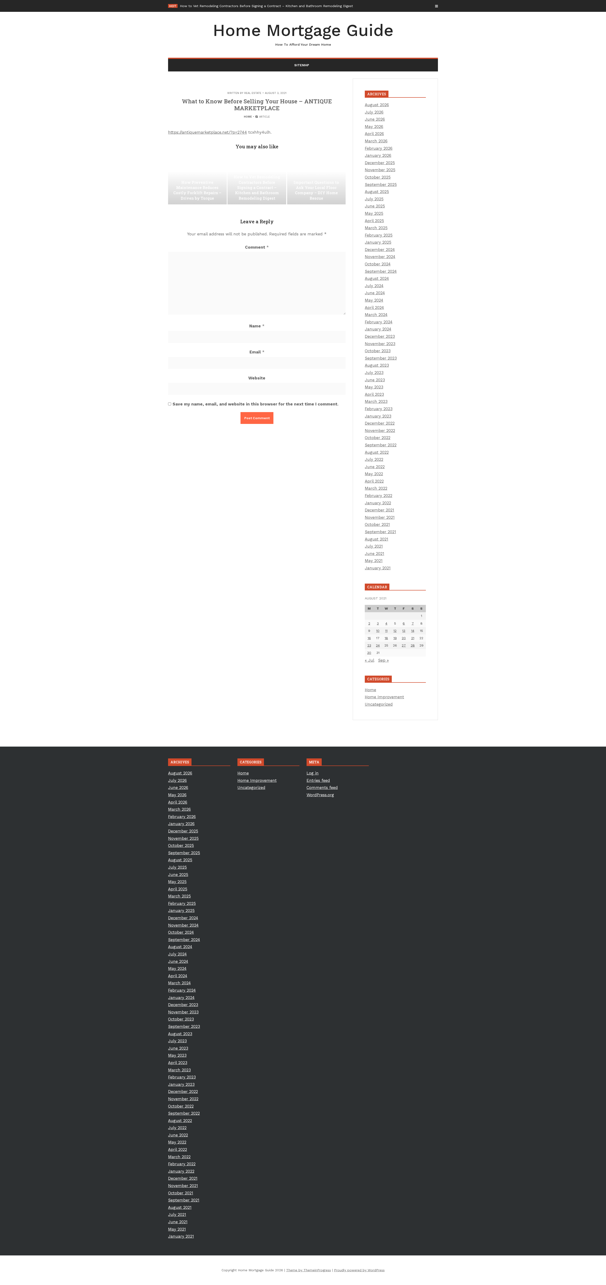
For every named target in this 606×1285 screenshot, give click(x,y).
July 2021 (374, 546)
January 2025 (378, 242)
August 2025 (377, 191)
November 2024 (380, 256)
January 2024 (378, 329)
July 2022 (374, 459)
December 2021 (379, 510)
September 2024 (381, 271)
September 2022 (381, 445)
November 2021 (380, 517)
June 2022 (375, 466)
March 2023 (376, 401)
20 (404, 638)
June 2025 (375, 206)
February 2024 (378, 322)
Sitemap (301, 65)
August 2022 (377, 452)
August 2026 (377, 104)
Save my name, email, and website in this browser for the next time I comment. (256, 404)
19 (395, 638)
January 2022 (378, 503)
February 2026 (378, 148)
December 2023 (380, 336)
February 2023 (378, 408)
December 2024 (380, 249)
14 (412, 631)
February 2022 (378, 495)
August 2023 (377, 365)
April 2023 (374, 394)
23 (369, 645)
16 (369, 638)
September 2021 (380, 531)
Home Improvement (384, 697)
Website (256, 378)
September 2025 (381, 184)
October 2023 (378, 350)
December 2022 (380, 423)
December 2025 (380, 162)
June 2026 (375, 119)
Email (257, 352)
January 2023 (378, 416)
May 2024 (374, 300)
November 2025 (380, 169)
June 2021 (374, 553)
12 (395, 631)
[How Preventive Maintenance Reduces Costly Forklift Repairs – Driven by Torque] (197, 180)
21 (412, 638)
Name (256, 326)
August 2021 (376, 539)
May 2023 (374, 387)
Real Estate (252, 93)
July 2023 (374, 372)
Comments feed (322, 787)
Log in (313, 773)
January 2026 (378, 155)
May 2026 (374, 126)
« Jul (369, 660)
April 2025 (374, 220)
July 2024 (374, 285)
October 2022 (377, 437)
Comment (257, 247)
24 (378, 645)
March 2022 (376, 488)
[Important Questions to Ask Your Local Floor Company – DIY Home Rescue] (316, 180)
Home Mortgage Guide (303, 33)
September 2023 (381, 358)
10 (377, 631)
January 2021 (378, 568)
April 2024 (374, 307)
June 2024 (375, 292)
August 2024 (377, 278)
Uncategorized (379, 704)
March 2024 (376, 314)
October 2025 (378, 177)
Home (248, 116)
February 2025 (378, 235)
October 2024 (378, 264)
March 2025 (376, 227)
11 (386, 631)
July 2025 (374, 199)
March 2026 (376, 141)
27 (404, 645)
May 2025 (374, 213)
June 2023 (375, 380)
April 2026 (374, 133)
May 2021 (374, 560)
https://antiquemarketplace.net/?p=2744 (207, 132)
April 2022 (374, 481)
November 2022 (380, 430)
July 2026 (374, 112)
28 (413, 645)
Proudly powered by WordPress (359, 1270)
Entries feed (318, 780)
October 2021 (377, 524)
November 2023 (380, 343)
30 (369, 653)
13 (403, 631)
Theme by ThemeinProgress (308, 1270)
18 (386, 638)
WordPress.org (320, 794)
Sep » (383, 660)
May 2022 (374, 473)
